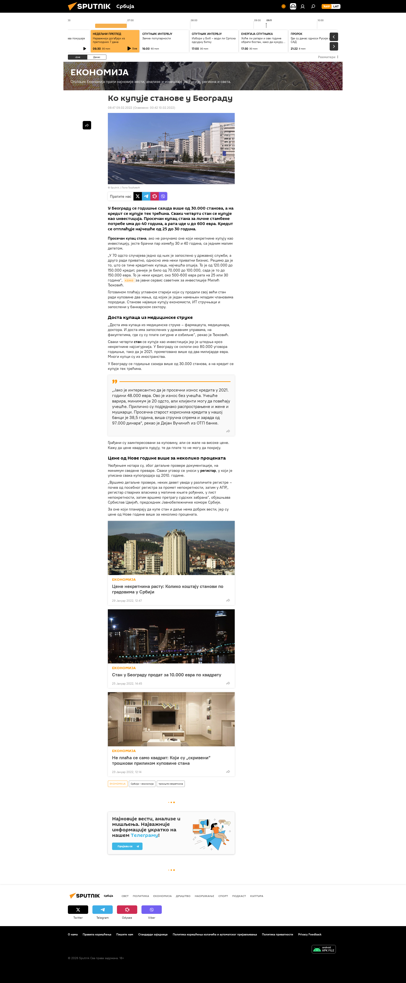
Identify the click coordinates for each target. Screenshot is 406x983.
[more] (228, 431)
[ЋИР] (327, 6)
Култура (256, 896)
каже (129, 280)
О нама (73, 934)
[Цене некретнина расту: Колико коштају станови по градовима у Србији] (171, 548)
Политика (141, 896)
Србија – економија (142, 783)
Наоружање (204, 896)
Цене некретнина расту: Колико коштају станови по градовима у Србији (167, 588)
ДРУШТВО (183, 896)
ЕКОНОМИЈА (124, 579)
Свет (125, 896)
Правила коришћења (97, 934)
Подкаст (239, 896)
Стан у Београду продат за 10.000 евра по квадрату (166, 674)
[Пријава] (302, 6)
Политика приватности (277, 934)
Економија (162, 896)
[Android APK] (323, 949)
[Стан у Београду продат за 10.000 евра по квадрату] (171, 636)
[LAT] (336, 6)
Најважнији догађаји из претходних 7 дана (109, 40)
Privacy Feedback (309, 934)
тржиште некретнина (171, 783)
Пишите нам (124, 934)
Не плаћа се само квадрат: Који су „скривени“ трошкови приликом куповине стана (161, 760)
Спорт (223, 896)
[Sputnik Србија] (91, 12)
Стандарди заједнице (153, 934)
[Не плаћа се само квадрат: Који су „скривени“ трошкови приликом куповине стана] (171, 719)
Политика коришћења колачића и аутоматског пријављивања (215, 934)
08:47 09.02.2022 (120, 108)
